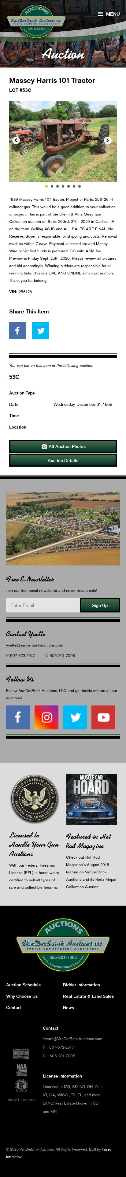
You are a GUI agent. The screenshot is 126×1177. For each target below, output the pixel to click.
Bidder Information (81, 984)
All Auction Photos (63, 447)
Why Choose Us (22, 996)
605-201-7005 (62, 655)
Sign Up (100, 605)
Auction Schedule (23, 984)
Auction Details (63, 460)
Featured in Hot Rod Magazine (88, 841)
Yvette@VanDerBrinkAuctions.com (72, 1038)
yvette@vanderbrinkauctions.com (34, 645)
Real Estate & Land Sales (88, 996)
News (68, 1007)
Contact (14, 1007)
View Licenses (21, 1099)
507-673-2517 (22, 655)
